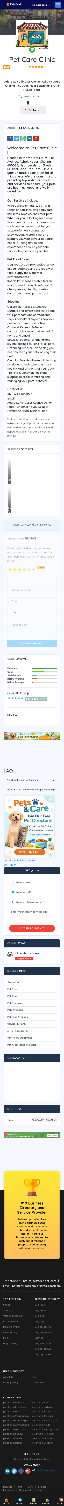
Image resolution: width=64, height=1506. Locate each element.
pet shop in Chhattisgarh (16, 1420)
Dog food (40, 1305)
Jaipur (39, 1490)
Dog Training (10, 1343)
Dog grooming (43, 1327)
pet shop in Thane (12, 1438)
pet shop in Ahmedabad (16, 1424)
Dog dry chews (43, 1349)
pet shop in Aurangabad (45, 1429)
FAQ (34, 1377)
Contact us (38, 1382)
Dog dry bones (43, 1354)
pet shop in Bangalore (14, 1407)
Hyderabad (25, 1490)
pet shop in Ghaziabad (44, 1438)
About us (8, 1377)
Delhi (30, 1486)
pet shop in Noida (41, 1424)
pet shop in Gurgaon (43, 1416)
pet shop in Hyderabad (44, 1411)
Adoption (8, 1310)
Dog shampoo (43, 1343)
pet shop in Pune (40, 1402)
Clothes (39, 1338)
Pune (19, 1486)
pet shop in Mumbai (13, 1402)
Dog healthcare (43, 1332)
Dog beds (40, 1316)
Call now (34, 110)
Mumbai (7, 1486)
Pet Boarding (10, 1332)
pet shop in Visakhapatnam (17, 1416)
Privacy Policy (10, 1382)
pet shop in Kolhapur (42, 1433)
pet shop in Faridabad (14, 1429)
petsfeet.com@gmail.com (35, 1459)
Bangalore (8, 1490)
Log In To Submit (32, 928)
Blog (5, 1338)
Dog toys (39, 1321)
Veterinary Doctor (13, 1316)
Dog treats (40, 1310)
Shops (6, 1305)
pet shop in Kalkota (42, 1407)
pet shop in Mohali (12, 1442)
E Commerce (10, 1321)
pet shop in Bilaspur (42, 1442)
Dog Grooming (11, 1327)
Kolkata (42, 1486)
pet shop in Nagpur (13, 1433)
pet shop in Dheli (11, 1411)
